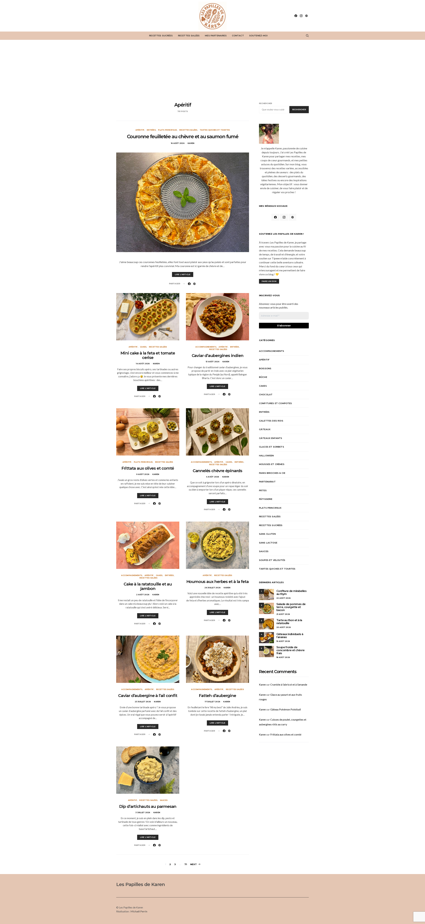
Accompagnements (205, 347)
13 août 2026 (212, 362)
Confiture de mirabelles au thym (291, 592)
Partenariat (267, 481)
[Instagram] (301, 15)
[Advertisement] (212, 71)
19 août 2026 (283, 641)
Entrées (151, 130)
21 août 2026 (283, 614)
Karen (191, 143)
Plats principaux (167, 130)
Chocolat (265, 394)
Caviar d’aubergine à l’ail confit (147, 695)
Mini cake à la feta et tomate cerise (148, 355)
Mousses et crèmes (271, 464)
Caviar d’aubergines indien (217, 355)
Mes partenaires (215, 35)
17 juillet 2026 (212, 702)
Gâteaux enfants (270, 438)
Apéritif (139, 130)
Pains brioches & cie (272, 473)
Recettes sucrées (161, 35)
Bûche (263, 377)
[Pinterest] (306, 15)
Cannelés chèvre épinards (217, 470)
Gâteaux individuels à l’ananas (289, 636)
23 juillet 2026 (143, 702)
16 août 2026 (177, 143)
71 (185, 864)
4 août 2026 (212, 477)
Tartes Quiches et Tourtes (215, 130)
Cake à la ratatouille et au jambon (148, 586)
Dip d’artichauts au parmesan (147, 806)
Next (193, 864)
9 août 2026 (142, 474)
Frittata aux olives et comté (148, 468)
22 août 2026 (283, 598)
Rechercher (265, 103)
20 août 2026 (283, 627)
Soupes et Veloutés (272, 560)
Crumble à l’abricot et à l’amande (288, 684)
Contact (238, 35)
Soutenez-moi (258, 35)
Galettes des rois (271, 420)
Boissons (265, 368)
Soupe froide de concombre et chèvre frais (290, 650)
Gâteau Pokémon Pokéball (285, 709)
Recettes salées (189, 35)
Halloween (266, 455)
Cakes (143, 347)
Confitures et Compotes (275, 403)
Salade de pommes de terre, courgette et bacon (291, 607)
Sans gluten (267, 534)
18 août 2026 (283, 657)
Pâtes (263, 490)
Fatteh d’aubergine (217, 695)
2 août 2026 (142, 595)
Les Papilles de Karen (140, 884)
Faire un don (269, 281)
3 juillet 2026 (142, 812)
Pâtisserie (265, 499)
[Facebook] (296, 15)
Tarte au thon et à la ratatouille (289, 622)
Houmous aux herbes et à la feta (217, 581)
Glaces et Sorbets (271, 446)
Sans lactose (268, 542)
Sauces (164, 800)
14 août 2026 (143, 364)
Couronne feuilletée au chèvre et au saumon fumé (182, 136)
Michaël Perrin (138, 911)
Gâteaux (264, 429)
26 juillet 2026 (212, 588)
